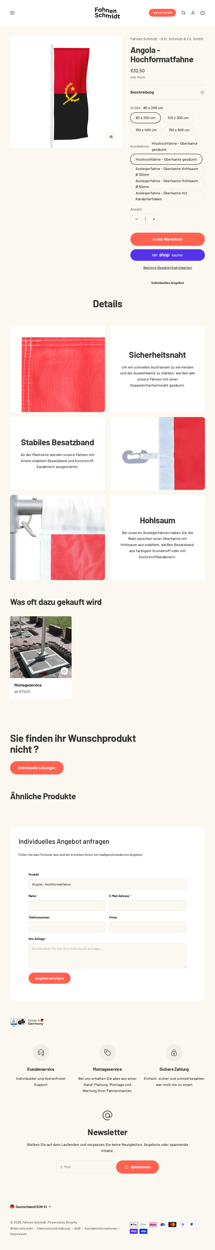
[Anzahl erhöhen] (154, 219)
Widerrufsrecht (21, 1228)
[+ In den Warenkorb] (64, 671)
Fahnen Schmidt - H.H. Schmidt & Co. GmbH (166, 38)
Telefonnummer (39, 917)
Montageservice (28, 685)
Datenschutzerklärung (53, 1228)
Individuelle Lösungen (36, 767)
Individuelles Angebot (167, 283)
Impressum (18, 1234)
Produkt (34, 874)
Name (33, 896)
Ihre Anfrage (38, 939)
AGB (77, 1228)
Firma (113, 917)
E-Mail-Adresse (120, 896)
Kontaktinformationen (101, 1228)
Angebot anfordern (49, 978)
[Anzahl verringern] (137, 219)
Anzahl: (136, 209)
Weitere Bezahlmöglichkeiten (167, 267)
